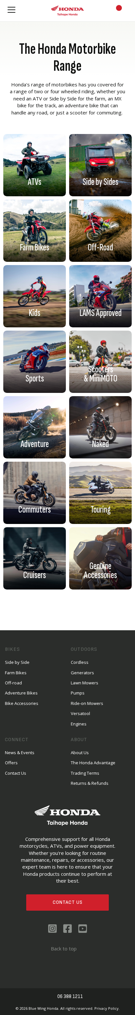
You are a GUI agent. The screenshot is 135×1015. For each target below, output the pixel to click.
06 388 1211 (70, 996)
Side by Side (17, 662)
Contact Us (68, 902)
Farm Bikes (16, 673)
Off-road (13, 683)
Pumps (78, 693)
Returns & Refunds (89, 783)
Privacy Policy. (107, 1008)
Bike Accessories (21, 703)
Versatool (80, 713)
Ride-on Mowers (87, 703)
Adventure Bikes (21, 693)
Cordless (79, 662)
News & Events (19, 752)
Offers (11, 763)
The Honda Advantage (93, 763)
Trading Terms (85, 773)
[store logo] (67, 10)
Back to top (64, 948)
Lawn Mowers (84, 683)
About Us (80, 752)
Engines (79, 724)
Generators (82, 673)
